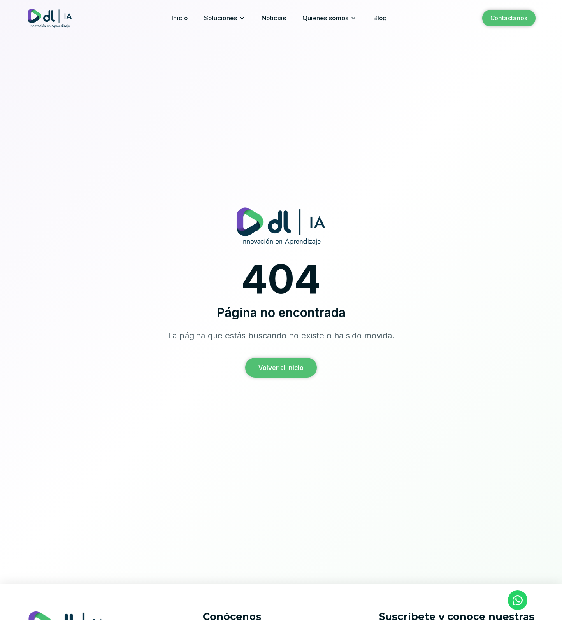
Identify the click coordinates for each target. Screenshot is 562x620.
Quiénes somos (325, 18)
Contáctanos (508, 17)
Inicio (180, 18)
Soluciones (220, 18)
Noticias (274, 18)
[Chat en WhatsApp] (517, 600)
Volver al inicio (281, 368)
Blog (380, 18)
